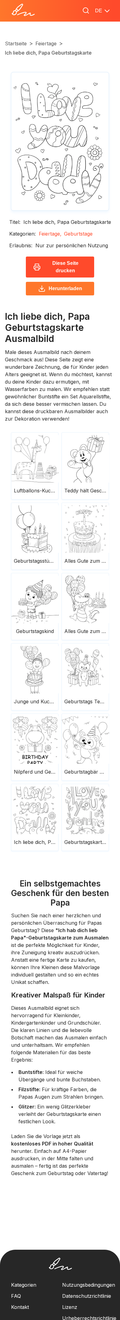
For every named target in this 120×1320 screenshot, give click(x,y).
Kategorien (23, 1285)
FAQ (16, 1296)
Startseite (16, 43)
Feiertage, (50, 234)
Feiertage (46, 43)
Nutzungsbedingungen (88, 1285)
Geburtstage (78, 234)
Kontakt (20, 1307)
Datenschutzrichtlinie (86, 1296)
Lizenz (69, 1307)
